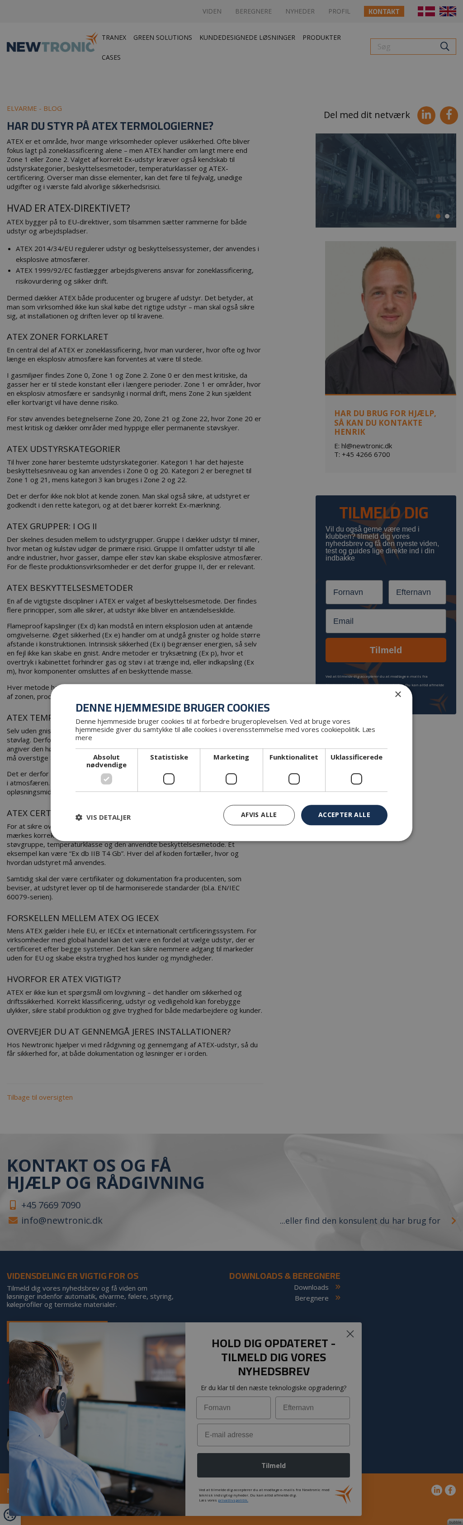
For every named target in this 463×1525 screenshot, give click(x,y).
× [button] (397, 694)
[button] (103, 817)
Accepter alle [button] (344, 814)
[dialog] (231, 762)
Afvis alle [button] (259, 814)
